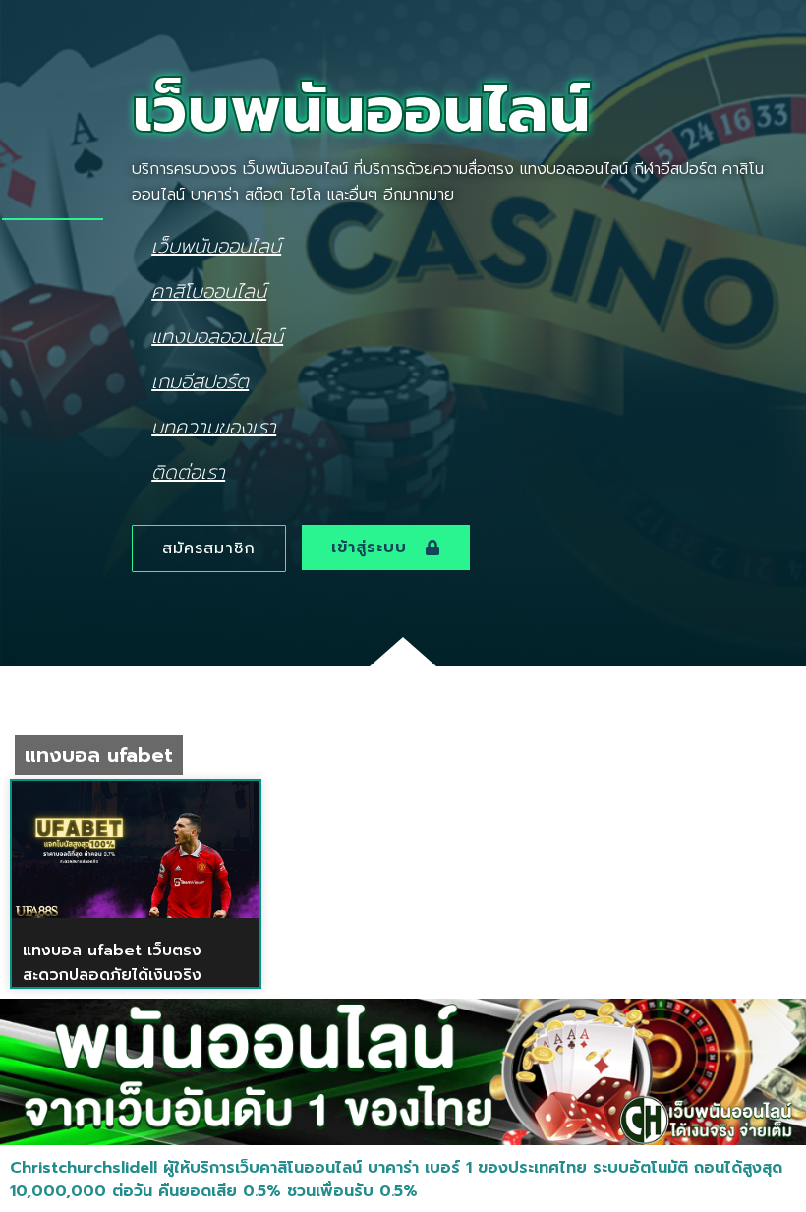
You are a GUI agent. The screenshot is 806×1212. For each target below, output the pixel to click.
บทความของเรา (213, 426)
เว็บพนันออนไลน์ (216, 245)
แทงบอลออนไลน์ (217, 335)
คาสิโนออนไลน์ (208, 290)
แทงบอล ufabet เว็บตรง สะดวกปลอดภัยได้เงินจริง (112, 963)
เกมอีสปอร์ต (200, 381)
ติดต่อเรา (188, 471)
